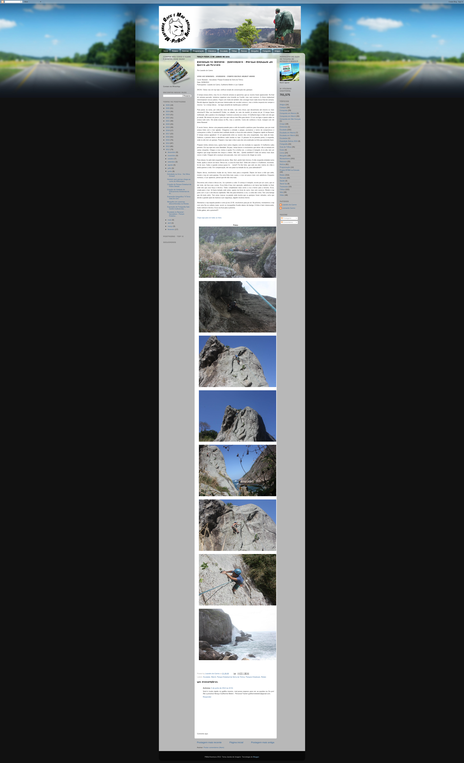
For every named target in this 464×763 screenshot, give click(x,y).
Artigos (277, 51)
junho (170, 171)
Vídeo (282, 195)
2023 (168, 115)
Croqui (282, 124)
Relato (263, 677)
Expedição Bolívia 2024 (289, 141)
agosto (170, 165)
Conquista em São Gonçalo (290, 119)
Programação (198, 51)
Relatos (175, 51)
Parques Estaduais (253, 677)
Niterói (213, 677)
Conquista (283, 110)
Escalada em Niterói (287, 135)
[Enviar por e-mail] (239, 673)
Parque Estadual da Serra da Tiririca (231, 677)
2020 (168, 124)
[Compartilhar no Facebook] (245, 673)
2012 (168, 149)
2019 (168, 127)
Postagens (287, 218)
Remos (244, 51)
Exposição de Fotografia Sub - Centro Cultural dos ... (178, 208)
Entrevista (283, 127)
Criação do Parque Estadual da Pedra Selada (179, 185)
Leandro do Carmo (289, 205)
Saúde (282, 181)
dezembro (172, 152)
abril (169, 223)
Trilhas (234, 51)
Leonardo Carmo (288, 208)
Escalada (224, 51)
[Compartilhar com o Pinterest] (248, 673)
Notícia (282, 164)
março (170, 226)
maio (170, 220)
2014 (168, 143)
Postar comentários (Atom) (214, 747)
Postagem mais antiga (262, 742)
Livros (286, 51)
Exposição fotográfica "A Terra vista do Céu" (178, 197)
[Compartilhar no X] (243, 673)
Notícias (185, 51)
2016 (168, 137)
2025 (168, 108)
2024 (168, 111)
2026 (168, 105)
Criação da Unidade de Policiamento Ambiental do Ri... (178, 191)
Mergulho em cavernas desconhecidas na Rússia (178, 203)
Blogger (256, 757)
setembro (171, 162)
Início (166, 51)
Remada (283, 178)
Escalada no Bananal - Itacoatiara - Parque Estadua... (176, 214)
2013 (168, 146)
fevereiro (171, 229)
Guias (282, 150)
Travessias (284, 186)
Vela (281, 192)
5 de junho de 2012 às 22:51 (222, 688)
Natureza (283, 161)
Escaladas (284, 138)
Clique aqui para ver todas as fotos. (209, 218)
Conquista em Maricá (288, 113)
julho (170, 168)
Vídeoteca (212, 51)
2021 (168, 121)
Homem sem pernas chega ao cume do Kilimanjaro (178, 180)
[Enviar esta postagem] (234, 674)
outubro (171, 159)
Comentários (288, 222)
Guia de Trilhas (285, 147)
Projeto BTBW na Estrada (289, 170)
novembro (172, 155)
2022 (168, 118)
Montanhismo (285, 158)
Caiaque (283, 107)
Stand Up (283, 184)
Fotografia (267, 51)
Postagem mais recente (209, 742)
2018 (168, 130)
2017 (168, 134)
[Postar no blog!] (241, 673)
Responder (207, 697)
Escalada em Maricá (287, 133)
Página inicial (236, 742)
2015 (168, 140)
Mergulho (254, 51)
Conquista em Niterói (288, 116)
